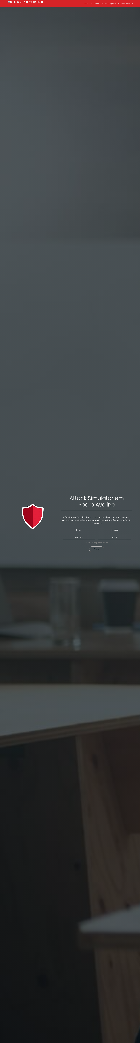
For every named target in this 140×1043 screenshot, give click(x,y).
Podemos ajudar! (109, 3)
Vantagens (95, 3)
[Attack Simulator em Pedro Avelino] (26, 3)
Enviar (97, 549)
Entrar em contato (125, 3)
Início (86, 3)
